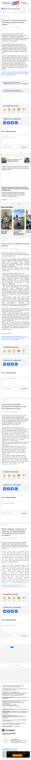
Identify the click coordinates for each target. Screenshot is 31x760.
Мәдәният (4, 400)
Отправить (24, 147)
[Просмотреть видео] (6, 219)
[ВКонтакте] (4, 122)
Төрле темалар (15, 665)
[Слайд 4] (17, 203)
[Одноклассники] (8, 122)
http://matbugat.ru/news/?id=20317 (9, 464)
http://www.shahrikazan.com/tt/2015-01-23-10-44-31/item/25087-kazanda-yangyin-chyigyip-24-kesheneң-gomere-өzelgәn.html (15, 338)
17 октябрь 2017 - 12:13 (7, 248)
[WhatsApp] (16, 122)
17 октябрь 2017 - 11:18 (7, 538)
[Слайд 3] (15, 203)
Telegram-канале (17, 83)
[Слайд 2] (13, 203)
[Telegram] (12, 122)
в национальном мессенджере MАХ (13, 90)
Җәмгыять (4, 16)
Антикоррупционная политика (10, 748)
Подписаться (17, 755)
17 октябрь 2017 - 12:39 (7, 27)
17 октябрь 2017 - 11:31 (7, 411)
